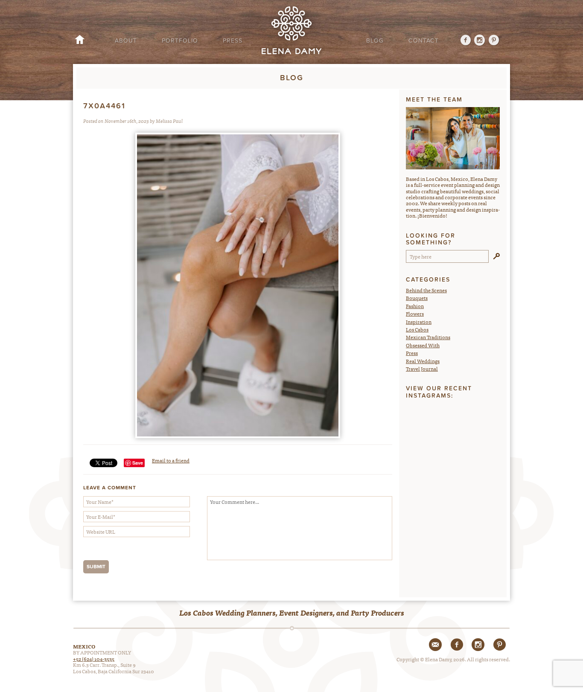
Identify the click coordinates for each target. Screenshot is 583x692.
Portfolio (180, 40)
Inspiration (418, 321)
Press (232, 40)
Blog (375, 40)
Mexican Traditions (428, 337)
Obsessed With (423, 345)
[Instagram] (480, 40)
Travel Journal (422, 368)
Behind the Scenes (426, 290)
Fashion (415, 306)
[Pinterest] (494, 40)
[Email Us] (435, 644)
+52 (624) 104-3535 (93, 658)
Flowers (415, 313)
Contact (423, 40)
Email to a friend (170, 460)
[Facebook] (462, 40)
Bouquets (417, 298)
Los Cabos (417, 329)
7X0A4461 (104, 106)
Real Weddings (423, 361)
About (126, 40)
